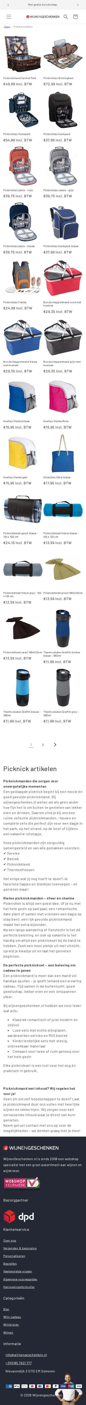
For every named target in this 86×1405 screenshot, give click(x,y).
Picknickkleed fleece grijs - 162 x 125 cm (22, 594)
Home (7, 26)
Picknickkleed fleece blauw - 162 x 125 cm (61, 535)
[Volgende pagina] (55, 745)
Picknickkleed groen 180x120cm (62, 592)
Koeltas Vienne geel (15, 477)
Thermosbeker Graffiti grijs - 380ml (61, 713)
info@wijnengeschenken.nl (26, 1355)
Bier (6, 1309)
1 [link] (31, 745)
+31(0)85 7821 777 (19, 1363)
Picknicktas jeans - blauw (19, 245)
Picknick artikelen (23, 26)
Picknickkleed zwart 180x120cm (22, 652)
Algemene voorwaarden (20, 1279)
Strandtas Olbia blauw (57, 477)
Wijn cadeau (12, 1317)
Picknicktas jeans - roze (18, 190)
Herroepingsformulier (19, 1287)
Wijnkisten (11, 1324)
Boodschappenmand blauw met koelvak (20, 363)
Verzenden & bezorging (20, 1248)
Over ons (9, 1240)
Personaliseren (14, 1256)
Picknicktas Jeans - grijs (58, 190)
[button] (9, 17)
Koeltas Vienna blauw (16, 421)
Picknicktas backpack (57, 133)
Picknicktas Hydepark (16, 133)
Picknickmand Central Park (19, 77)
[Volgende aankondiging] (78, 5)
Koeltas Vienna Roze (55, 421)
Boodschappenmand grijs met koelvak (62, 363)
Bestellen (10, 1263)
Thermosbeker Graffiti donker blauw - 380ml (61, 654)
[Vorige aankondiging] (8, 5)
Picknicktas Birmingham (58, 77)
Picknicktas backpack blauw (61, 245)
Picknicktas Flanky (15, 302)
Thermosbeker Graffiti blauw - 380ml (22, 713)
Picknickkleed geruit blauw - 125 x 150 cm (20, 535)
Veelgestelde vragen (17, 1271)
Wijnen (8, 1332)
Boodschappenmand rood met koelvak (62, 304)
